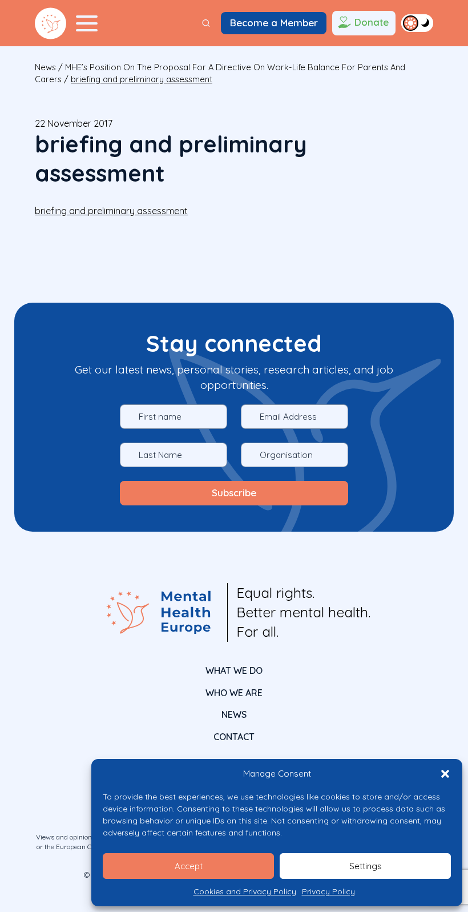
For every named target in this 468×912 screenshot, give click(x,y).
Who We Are (234, 692)
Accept (189, 866)
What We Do (234, 670)
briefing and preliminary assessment (111, 210)
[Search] (206, 23)
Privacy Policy (328, 891)
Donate (371, 22)
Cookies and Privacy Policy (244, 891)
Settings (365, 866)
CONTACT (234, 736)
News (45, 67)
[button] (445, 774)
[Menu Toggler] (86, 23)
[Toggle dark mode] (417, 22)
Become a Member (274, 23)
